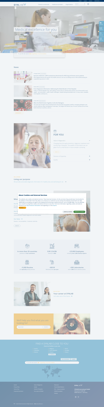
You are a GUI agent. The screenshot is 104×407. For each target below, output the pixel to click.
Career (80, 0)
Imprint (55, 205)
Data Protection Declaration (33, 205)
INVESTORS (96, 0)
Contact (90, 0)
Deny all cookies (68, 211)
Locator (85, 0)
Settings (21, 207)
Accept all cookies (79, 211)
